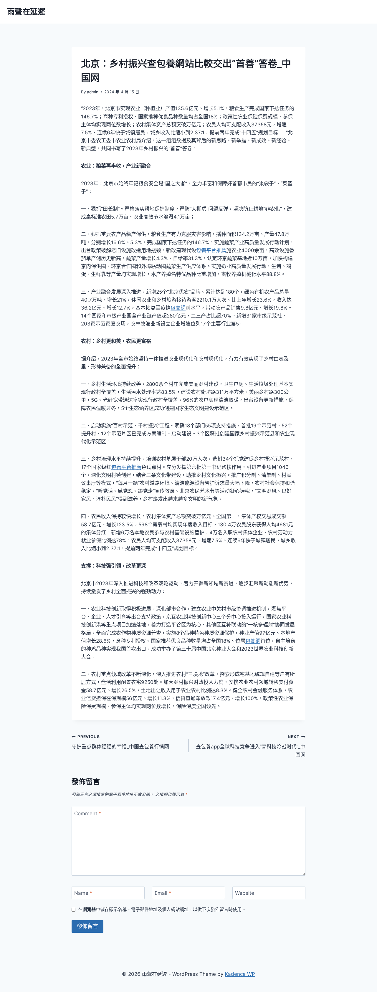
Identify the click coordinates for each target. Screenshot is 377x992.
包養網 (178, 308)
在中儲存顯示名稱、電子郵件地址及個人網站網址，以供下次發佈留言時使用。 (162, 909)
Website (244, 893)
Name (83, 893)
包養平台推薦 (211, 250)
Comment (87, 813)
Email (163, 893)
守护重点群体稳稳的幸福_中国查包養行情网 (120, 742)
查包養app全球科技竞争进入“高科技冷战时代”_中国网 (250, 746)
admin (92, 92)
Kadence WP (240, 974)
